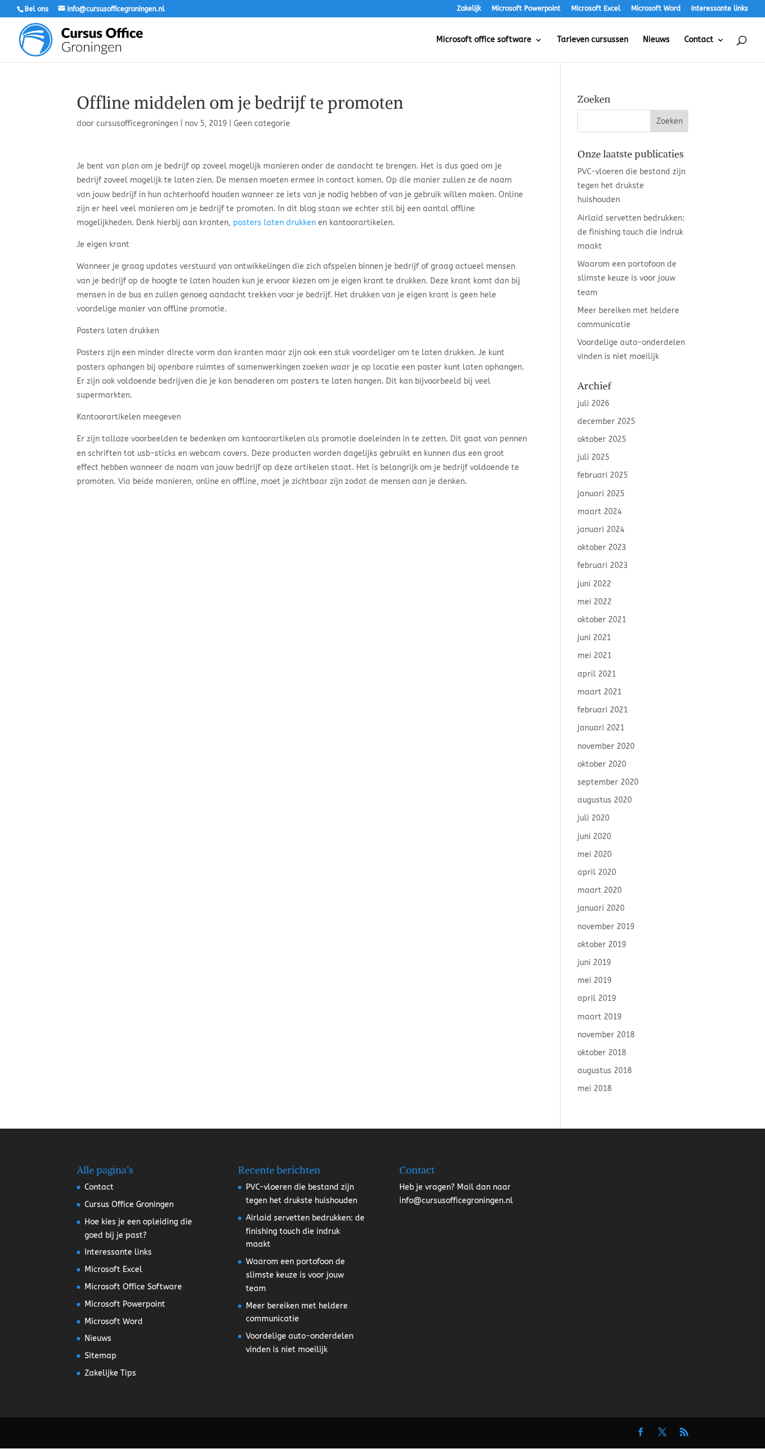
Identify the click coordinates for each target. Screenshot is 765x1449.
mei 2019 (594, 980)
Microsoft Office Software (133, 1287)
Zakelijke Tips (110, 1373)
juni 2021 (594, 637)
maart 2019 (599, 1017)
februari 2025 (602, 475)
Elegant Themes (171, 1433)
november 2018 (606, 1035)
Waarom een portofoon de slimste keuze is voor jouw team (627, 278)
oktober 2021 (601, 620)
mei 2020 (594, 854)
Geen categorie (262, 123)
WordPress (299, 1433)
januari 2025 (600, 493)
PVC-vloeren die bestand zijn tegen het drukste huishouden (631, 185)
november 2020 (606, 746)
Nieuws (656, 40)
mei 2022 (594, 602)
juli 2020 (593, 818)
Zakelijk (469, 8)
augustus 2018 (604, 1070)
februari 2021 (602, 710)
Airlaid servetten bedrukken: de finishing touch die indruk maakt (630, 232)
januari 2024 (600, 529)
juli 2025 (593, 457)
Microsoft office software (483, 40)
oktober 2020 (601, 764)
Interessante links (719, 8)
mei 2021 (594, 655)
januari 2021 (600, 728)
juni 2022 (594, 584)
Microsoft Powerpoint (526, 8)
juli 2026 (593, 403)
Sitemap (100, 1356)
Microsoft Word (655, 8)
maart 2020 (599, 890)
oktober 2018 (601, 1052)
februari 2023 (602, 565)
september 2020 (607, 782)
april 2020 (596, 872)
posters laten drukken (274, 222)
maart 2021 (599, 692)
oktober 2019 (601, 944)
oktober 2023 (601, 547)
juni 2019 (594, 962)
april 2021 (596, 674)
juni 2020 (594, 836)
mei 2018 (594, 1088)
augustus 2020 (604, 800)
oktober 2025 (601, 439)
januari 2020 (600, 908)
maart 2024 (599, 511)
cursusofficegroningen (137, 123)
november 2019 (606, 926)
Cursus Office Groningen (129, 1204)
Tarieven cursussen (592, 40)
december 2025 (606, 421)
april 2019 (596, 998)
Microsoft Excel (596, 8)
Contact (698, 40)
